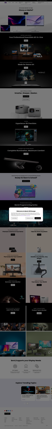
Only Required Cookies (29, 218)
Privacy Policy (28, 215)
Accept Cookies (37, 218)
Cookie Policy (22, 215)
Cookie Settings (14, 218)
